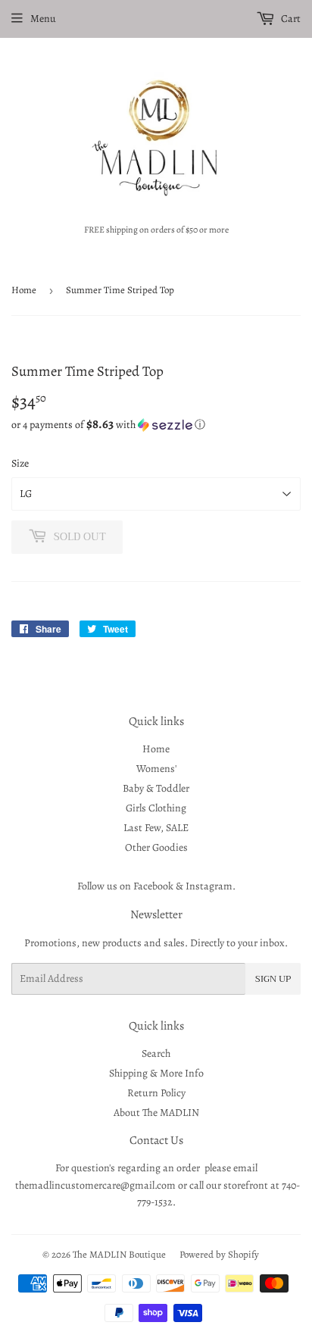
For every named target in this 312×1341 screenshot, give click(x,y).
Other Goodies (156, 847)
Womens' (156, 768)
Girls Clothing (156, 808)
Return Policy (156, 1093)
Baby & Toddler (156, 788)
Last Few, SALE (156, 828)
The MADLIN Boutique (119, 1254)
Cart (290, 18)
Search (156, 1053)
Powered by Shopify (219, 1254)
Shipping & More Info (156, 1073)
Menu (43, 18)
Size (20, 463)
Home (23, 289)
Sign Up (273, 978)
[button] (156, 424)
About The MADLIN (156, 1112)
